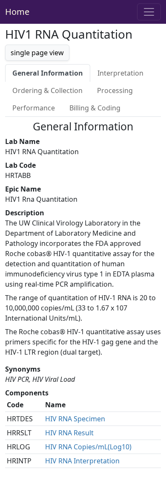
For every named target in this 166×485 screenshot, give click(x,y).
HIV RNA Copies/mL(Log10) (88, 446)
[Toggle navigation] (149, 11)
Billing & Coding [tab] (94, 108)
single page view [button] (37, 52)
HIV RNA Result (69, 432)
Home (17, 11)
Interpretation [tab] (120, 73)
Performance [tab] (33, 108)
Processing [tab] (115, 90)
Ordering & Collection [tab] (47, 90)
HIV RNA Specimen (75, 418)
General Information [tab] (47, 73)
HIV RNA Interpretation (82, 460)
